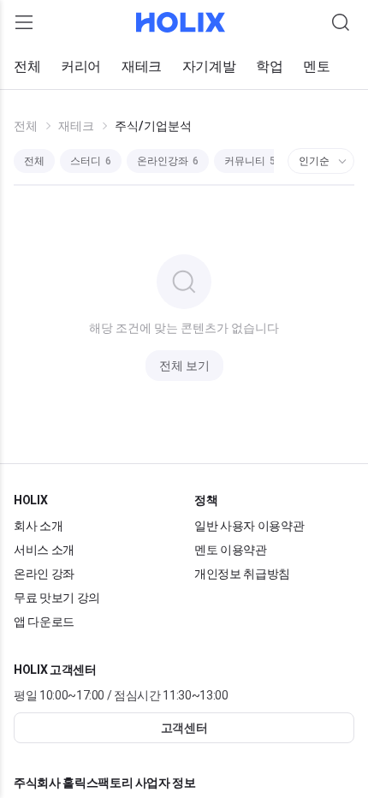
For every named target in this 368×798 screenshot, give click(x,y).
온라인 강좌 (44, 574)
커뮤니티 (250, 161)
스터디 (90, 161)
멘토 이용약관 (230, 550)
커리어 (81, 66)
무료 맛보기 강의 (57, 597)
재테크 (142, 66)
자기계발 (208, 66)
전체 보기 (184, 365)
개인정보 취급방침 (242, 574)
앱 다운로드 (44, 621)
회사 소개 (38, 526)
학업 (269, 66)
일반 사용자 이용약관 (249, 526)
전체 (27, 66)
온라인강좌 (168, 161)
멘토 (316, 66)
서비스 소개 (44, 550)
